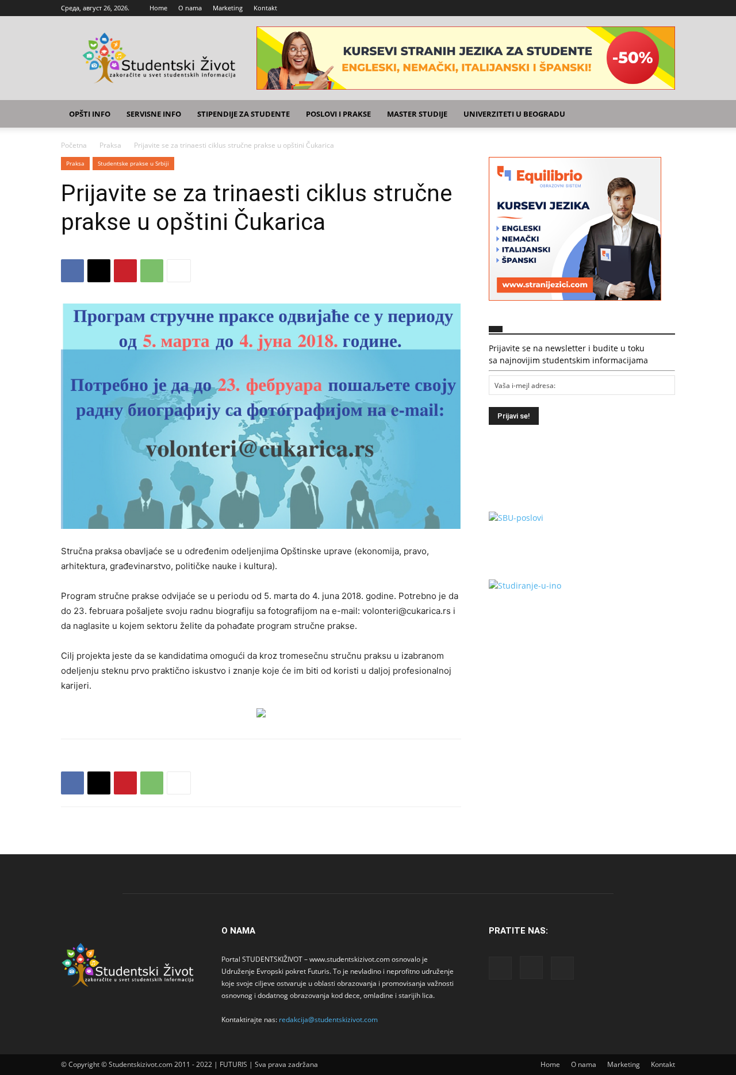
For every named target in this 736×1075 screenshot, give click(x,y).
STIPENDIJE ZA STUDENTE (243, 114)
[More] (179, 270)
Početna (74, 145)
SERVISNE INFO (153, 114)
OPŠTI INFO (89, 114)
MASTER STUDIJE (417, 114)
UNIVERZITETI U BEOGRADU (514, 114)
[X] (666, 8)
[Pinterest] (125, 270)
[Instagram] (647, 8)
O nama (190, 7)
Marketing (228, 7)
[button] (661, 114)
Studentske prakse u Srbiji (133, 163)
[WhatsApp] (151, 270)
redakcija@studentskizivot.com (328, 1019)
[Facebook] (628, 8)
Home (158, 7)
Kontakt (265, 7)
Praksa (110, 145)
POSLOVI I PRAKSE (338, 114)
